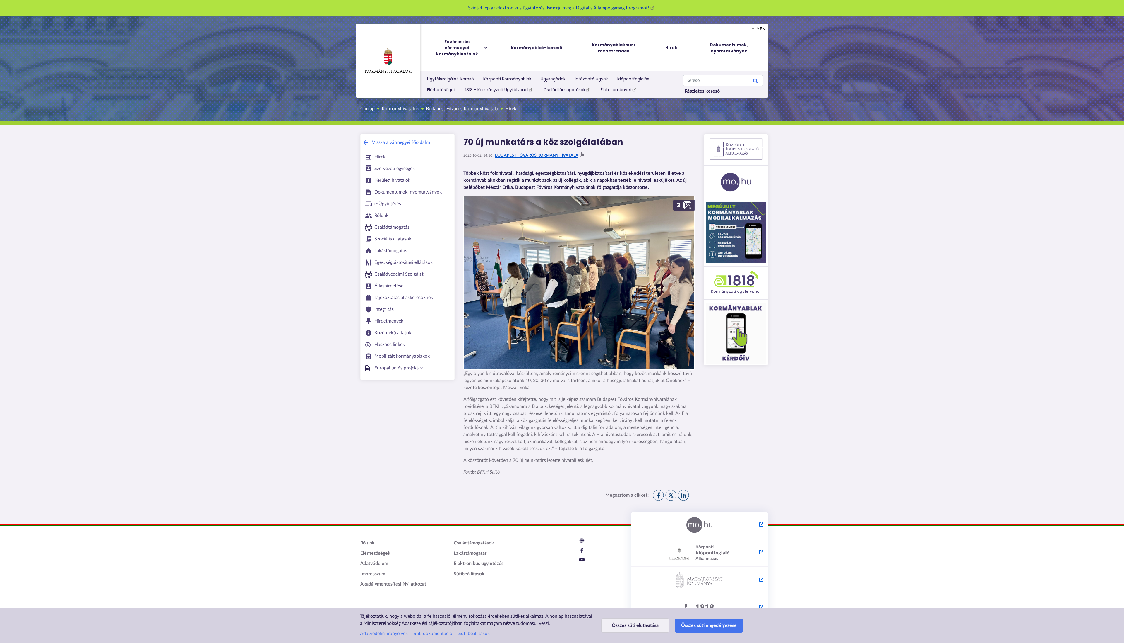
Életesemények (616, 90)
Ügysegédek (553, 79)
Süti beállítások (474, 633)
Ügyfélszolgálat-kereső (450, 79)
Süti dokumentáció (433, 633)
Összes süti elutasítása (635, 625)
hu (754, 29)
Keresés (755, 81)
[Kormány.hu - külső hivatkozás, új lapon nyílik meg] (699, 580)
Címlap (367, 108)
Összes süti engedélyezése (709, 625)
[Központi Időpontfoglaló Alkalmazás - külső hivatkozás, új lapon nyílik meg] (699, 553)
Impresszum (372, 573)
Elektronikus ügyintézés (478, 563)
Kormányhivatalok (388, 72)
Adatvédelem (374, 563)
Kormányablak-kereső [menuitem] (536, 48)
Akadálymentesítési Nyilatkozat (393, 584)
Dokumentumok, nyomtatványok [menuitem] (729, 48)
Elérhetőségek (441, 90)
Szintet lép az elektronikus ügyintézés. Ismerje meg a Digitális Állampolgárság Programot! (559, 8)
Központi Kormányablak (507, 79)
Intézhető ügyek (591, 79)
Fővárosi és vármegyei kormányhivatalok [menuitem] (457, 48)
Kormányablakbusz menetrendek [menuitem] (614, 48)
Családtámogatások (564, 90)
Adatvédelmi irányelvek (384, 633)
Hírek (510, 108)
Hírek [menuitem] (671, 48)
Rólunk (367, 543)
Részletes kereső (702, 91)
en (762, 29)
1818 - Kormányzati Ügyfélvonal (496, 90)
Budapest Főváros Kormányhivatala (462, 108)
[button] (582, 155)
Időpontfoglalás (633, 79)
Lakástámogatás (470, 553)
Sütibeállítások (469, 573)
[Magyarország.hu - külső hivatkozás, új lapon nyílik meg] (699, 525)
